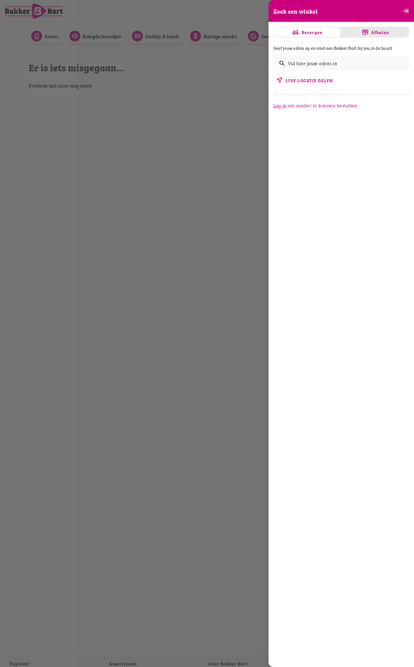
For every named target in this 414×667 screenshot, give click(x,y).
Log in (279, 105)
